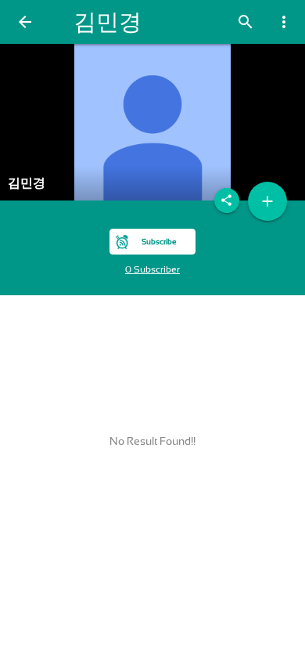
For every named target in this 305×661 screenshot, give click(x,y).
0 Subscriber (152, 269)
